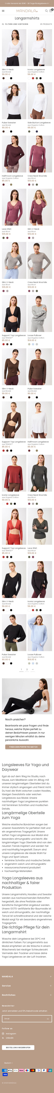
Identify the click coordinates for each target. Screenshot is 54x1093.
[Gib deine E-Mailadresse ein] (47, 1018)
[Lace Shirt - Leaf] (40, 526)
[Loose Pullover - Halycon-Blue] (40, 632)
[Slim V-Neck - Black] (14, 579)
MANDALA (7, 976)
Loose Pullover (34, 335)
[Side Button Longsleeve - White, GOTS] (40, 100)
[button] (3, 78)
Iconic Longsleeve (36, 69)
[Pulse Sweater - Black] (14, 632)
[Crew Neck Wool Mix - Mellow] (40, 154)
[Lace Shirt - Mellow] (14, 207)
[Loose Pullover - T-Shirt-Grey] (40, 313)
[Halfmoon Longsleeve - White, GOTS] (40, 419)
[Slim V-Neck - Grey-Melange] (14, 260)
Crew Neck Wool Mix (37, 175)
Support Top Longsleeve (14, 335)
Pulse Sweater (9, 122)
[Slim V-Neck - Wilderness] (14, 366)
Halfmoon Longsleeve (12, 175)
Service (6, 985)
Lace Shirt (6, 229)
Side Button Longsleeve (39, 122)
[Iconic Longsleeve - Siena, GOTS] (14, 473)
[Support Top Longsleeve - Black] (14, 313)
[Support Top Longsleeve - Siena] (14, 526)
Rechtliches (8, 995)
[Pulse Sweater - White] (14, 100)
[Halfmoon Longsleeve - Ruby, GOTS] (14, 154)
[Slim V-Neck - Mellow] (40, 207)
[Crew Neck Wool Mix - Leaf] (40, 473)
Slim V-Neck (8, 69)
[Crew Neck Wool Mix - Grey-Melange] (40, 260)
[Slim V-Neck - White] (14, 47)
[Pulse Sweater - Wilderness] (40, 366)
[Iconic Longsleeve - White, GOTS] (40, 47)
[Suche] (46, 11)
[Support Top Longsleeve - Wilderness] (14, 419)
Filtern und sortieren (16, 24)
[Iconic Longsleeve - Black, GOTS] (40, 579)
